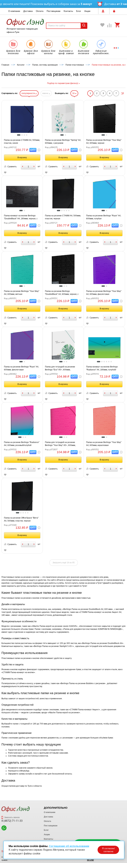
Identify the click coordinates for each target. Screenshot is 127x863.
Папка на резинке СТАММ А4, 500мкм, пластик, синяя (22, 141)
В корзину (22, 157)
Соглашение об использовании (69, 846)
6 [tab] (111, 361)
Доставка (28, 11)
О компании (14, 11)
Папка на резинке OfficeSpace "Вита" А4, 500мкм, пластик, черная (21, 519)
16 (73, 93)
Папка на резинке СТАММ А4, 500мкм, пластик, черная (63, 217)
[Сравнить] (109, 26)
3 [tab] (25, 135)
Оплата (39, 11)
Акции (87, 11)
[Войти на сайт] (114, 11)
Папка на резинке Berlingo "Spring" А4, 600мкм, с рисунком (63, 141)
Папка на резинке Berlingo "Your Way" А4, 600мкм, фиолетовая (103, 292)
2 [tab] (22, 135)
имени (45, 93)
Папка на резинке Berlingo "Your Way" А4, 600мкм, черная (103, 141)
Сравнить (12, 166)
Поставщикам (53, 11)
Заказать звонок (12, 817)
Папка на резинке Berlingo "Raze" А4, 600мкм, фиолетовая (21, 368)
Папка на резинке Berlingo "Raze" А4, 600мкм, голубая (103, 217)
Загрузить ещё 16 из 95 (64, 562)
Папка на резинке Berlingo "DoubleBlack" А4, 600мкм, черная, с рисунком (62, 293)
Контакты (68, 11)
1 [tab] (18, 135)
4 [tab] (27, 135)
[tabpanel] (22, 121)
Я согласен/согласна (108, 850)
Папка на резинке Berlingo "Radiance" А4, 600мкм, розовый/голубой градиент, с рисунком (21, 444)
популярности (28, 93)
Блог (78, 11)
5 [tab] (69, 210)
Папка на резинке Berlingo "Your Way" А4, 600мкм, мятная (21, 292)
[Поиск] (83, 26)
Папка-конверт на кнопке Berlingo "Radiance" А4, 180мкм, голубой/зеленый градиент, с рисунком (102, 368)
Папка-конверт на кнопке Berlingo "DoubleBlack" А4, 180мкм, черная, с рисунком (21, 217)
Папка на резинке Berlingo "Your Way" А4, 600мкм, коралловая (103, 443)
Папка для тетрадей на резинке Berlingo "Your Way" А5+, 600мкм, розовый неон (60, 444)
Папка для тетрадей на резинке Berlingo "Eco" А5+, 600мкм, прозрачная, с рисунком (60, 368)
